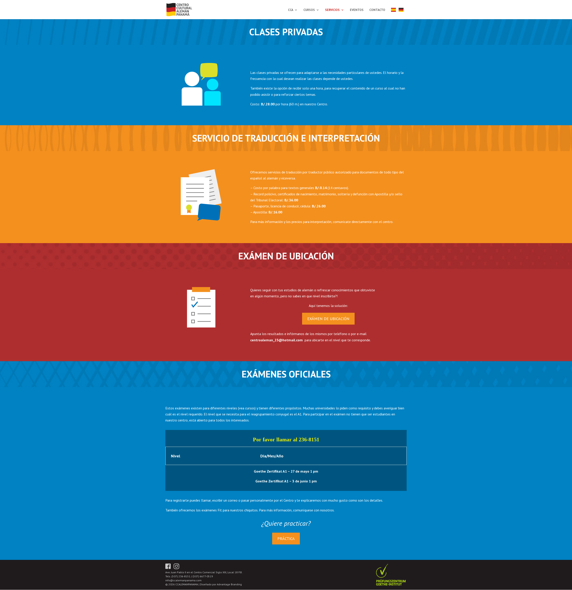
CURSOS (309, 10)
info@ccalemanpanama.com (183, 580)
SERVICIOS (332, 10)
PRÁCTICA (286, 538)
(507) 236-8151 (180, 576)
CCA (290, 10)
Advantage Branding (229, 584)
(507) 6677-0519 (203, 576)
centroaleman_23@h (267, 340)
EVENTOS (357, 10)
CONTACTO (377, 10)
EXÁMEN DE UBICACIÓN (328, 318)
